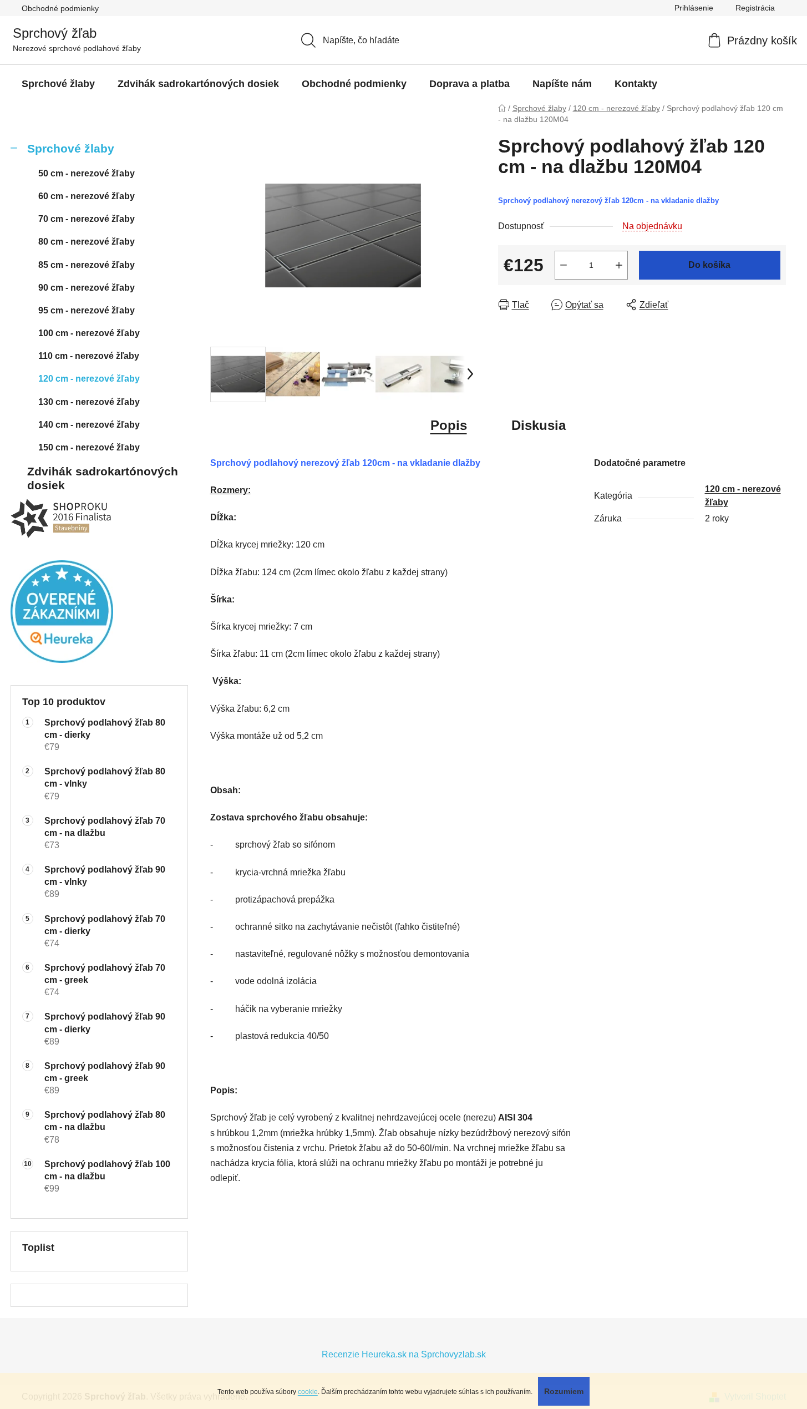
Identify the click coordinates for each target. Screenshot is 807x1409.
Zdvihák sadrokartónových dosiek (102, 478)
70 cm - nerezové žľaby (86, 219)
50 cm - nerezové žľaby (86, 173)
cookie (308, 1392)
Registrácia (755, 7)
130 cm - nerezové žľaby (89, 402)
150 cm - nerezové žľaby (89, 447)
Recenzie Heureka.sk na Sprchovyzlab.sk (404, 1354)
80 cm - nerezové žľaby (86, 241)
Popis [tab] (448, 425)
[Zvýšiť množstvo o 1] (619, 265)
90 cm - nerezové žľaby (86, 287)
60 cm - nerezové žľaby (86, 196)
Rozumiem (563, 1391)
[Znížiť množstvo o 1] (563, 265)
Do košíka (709, 265)
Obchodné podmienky (60, 8)
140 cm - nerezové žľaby (89, 424)
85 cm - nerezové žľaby (86, 265)
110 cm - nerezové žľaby (88, 356)
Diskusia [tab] (538, 425)
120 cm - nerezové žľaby (89, 378)
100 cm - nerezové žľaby (89, 333)
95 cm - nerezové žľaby (86, 310)
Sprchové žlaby (70, 148)
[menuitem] (58, 84)
